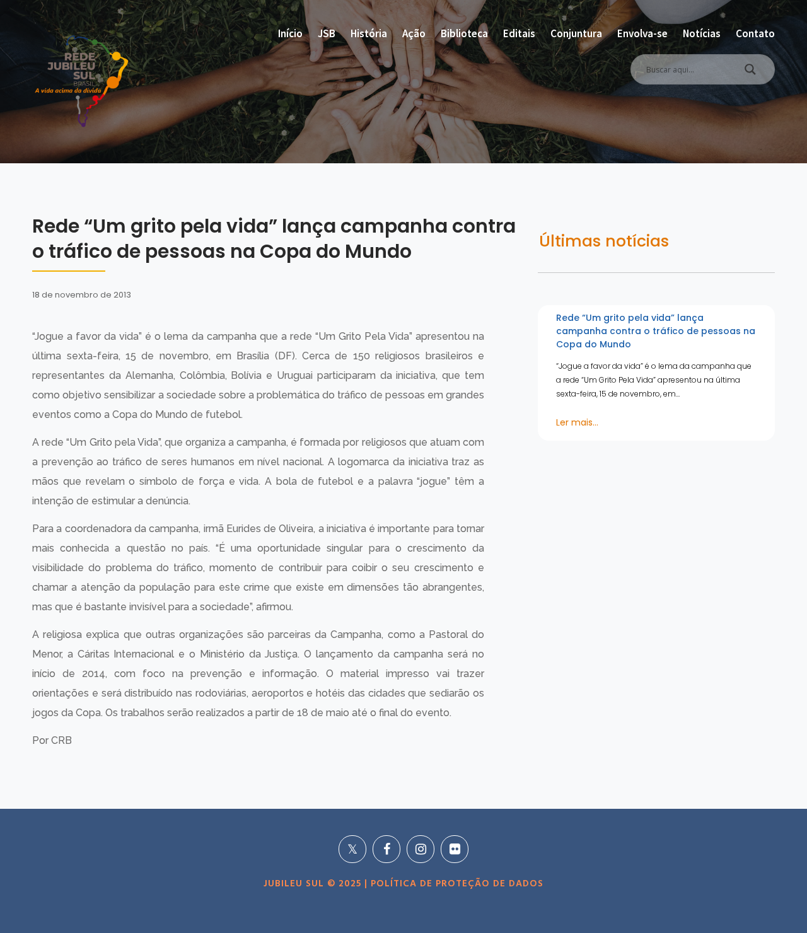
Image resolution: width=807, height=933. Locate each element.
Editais (519, 33)
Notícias (702, 33)
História (369, 33)
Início (290, 33)
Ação (414, 33)
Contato (755, 33)
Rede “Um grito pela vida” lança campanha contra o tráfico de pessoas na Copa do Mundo (655, 331)
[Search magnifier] (750, 72)
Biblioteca (464, 33)
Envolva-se (642, 33)
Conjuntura (576, 33)
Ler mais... (577, 422)
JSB (326, 33)
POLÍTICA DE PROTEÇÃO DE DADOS (455, 883)
